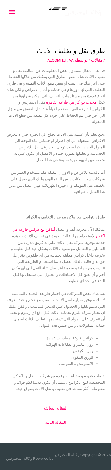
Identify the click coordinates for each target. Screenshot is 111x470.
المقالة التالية (55, 422)
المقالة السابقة (55, 408)
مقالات (96, 60)
